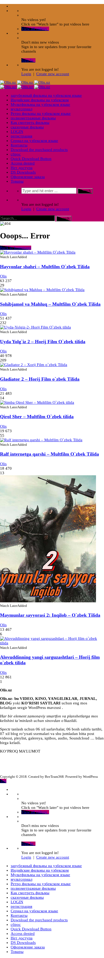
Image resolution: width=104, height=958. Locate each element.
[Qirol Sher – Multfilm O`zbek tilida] (37, 402)
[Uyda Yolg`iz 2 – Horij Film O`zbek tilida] (35, 327)
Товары (17, 181)
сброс (16, 154)
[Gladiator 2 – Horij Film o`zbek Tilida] (33, 365)
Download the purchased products (39, 150)
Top (3, 781)
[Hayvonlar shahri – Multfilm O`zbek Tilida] (37, 252)
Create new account (52, 74)
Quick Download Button (31, 159)
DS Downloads (23, 172)
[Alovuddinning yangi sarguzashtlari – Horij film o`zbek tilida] (52, 643)
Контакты (19, 145)
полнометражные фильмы (33, 118)
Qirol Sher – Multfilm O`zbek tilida (37, 416)
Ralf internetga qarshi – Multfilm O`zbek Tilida (49, 454)
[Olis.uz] (25, 82)
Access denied (23, 163)
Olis (3, 276)
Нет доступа (22, 168)
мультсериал (21, 109)
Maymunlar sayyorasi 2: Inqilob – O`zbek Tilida (50, 615)
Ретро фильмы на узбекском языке (41, 113)
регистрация (21, 136)
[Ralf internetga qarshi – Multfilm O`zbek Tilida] (41, 440)
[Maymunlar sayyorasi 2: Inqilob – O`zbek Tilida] (48, 601)
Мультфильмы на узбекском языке (40, 104)
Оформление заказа (28, 177)
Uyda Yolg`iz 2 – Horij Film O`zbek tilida (42, 341)
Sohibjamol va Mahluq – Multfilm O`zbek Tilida (50, 304)
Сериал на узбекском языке (34, 140)
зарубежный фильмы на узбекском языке (46, 95)
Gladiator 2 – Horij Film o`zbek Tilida (39, 379)
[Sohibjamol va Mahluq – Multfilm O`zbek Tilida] (42, 290)
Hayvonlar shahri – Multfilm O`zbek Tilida (45, 266)
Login (26, 74)
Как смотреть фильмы (30, 122)
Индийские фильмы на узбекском (40, 100)
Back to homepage (15, 248)
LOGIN (17, 131)
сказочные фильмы (27, 127)
